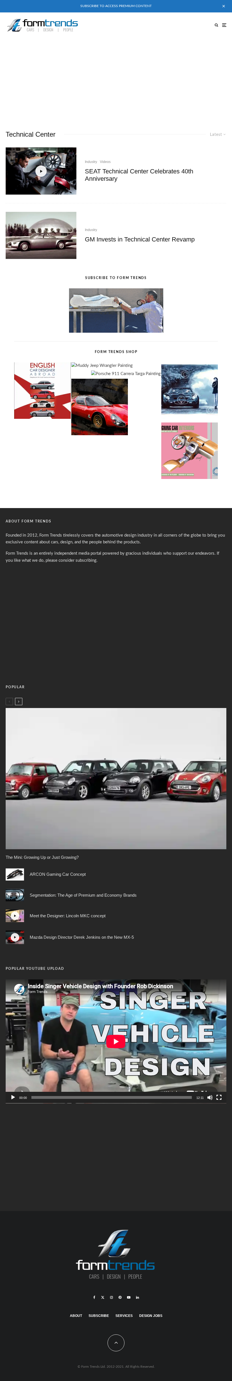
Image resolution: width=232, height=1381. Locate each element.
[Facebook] (94, 1297)
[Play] (13, 1097)
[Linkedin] (137, 1297)
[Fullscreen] (219, 1097)
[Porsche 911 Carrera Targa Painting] (126, 374)
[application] (116, 1041)
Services (124, 1316)
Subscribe (99, 1316)
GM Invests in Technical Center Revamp (140, 239)
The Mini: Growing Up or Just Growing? (42, 857)
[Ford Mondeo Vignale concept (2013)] (15, 895)
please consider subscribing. (72, 560)
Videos (105, 162)
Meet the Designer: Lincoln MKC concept (68, 915)
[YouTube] (128, 1297)
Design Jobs (150, 1316)
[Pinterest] (120, 1297)
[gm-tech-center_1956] (41, 235)
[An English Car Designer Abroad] (42, 391)
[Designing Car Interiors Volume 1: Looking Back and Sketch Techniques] (189, 452)
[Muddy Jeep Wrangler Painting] (102, 365)
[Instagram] (111, 1297)
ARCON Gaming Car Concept (58, 874)
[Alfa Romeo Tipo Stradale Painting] (99, 408)
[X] (102, 1297)
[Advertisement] (116, 80)
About (76, 1316)
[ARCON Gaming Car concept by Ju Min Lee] (15, 874)
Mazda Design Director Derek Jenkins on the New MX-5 (82, 937)
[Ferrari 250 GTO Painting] (189, 391)
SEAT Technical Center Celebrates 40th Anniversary (139, 175)
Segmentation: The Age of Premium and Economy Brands (83, 895)
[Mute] (210, 1097)
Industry (91, 162)
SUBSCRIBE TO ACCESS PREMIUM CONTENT (116, 6)
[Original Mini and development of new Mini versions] (116, 778)
